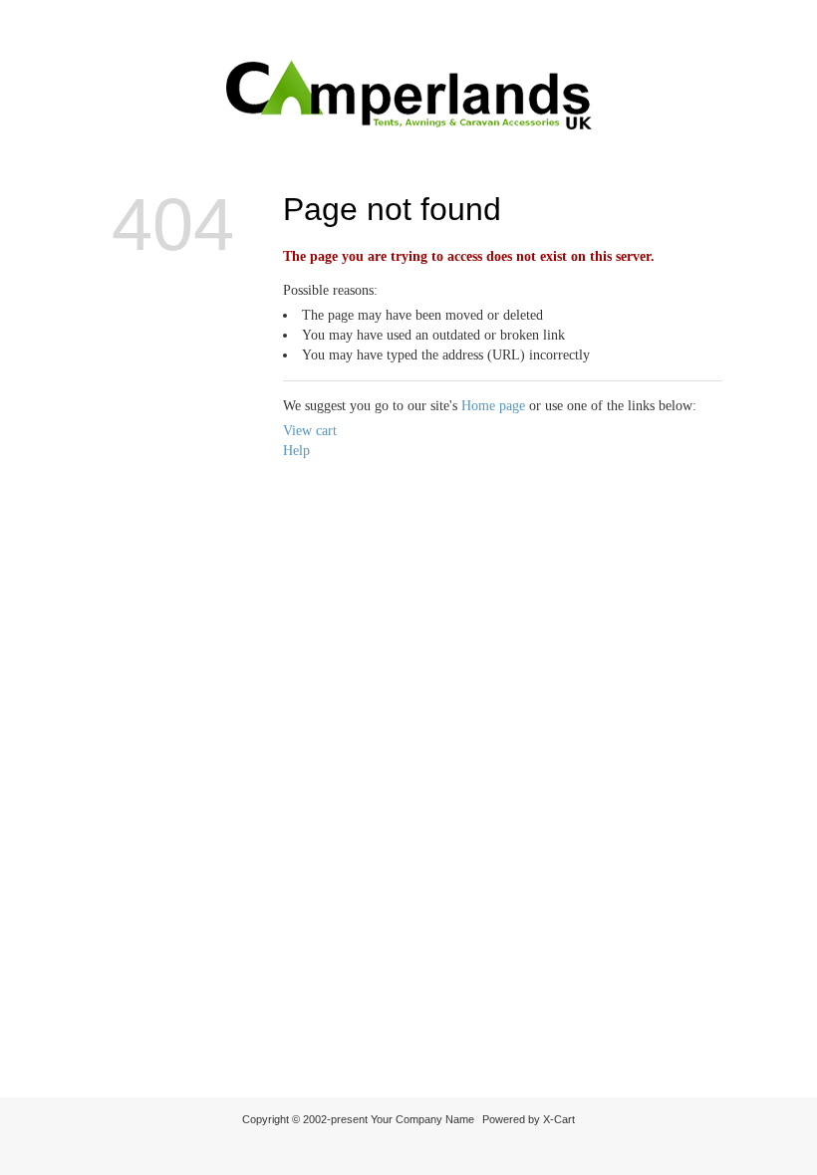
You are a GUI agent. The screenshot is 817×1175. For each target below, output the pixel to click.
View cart (310, 430)
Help (296, 450)
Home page (493, 405)
